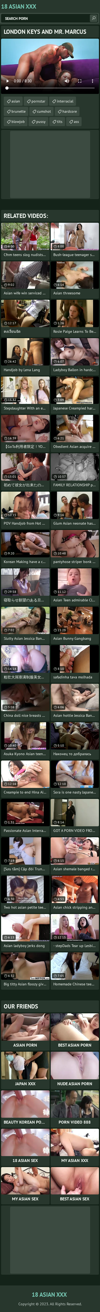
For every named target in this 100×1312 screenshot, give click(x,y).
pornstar (38, 101)
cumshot (44, 111)
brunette (18, 111)
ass (76, 121)
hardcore (69, 111)
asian (15, 101)
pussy (41, 121)
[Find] (93, 18)
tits (59, 121)
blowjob (18, 121)
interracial (65, 101)
